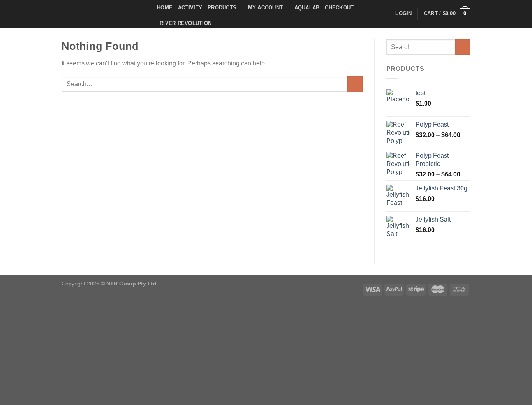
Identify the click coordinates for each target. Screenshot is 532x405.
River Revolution (185, 23)
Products (222, 8)
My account (265, 8)
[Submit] (355, 84)
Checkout (339, 8)
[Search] (387, 13)
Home (165, 8)
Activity (190, 8)
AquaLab (307, 8)
